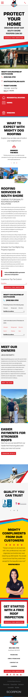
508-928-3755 (14, 648)
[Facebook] (10, 674)
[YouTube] (21, 674)
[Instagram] (14, 674)
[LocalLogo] (14, 3)
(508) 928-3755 (10, 77)
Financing (14, 654)
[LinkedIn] (17, 674)
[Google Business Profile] (7, 674)
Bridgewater (14, 327)
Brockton (21, 327)
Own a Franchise (14, 658)
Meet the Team (7, 382)
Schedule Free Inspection (14, 37)
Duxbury (13, 331)
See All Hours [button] (9, 90)
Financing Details (8, 453)
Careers (14, 666)
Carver (5, 331)
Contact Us (14, 662)
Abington (5, 327)
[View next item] (16, 163)
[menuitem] (6, 684)
